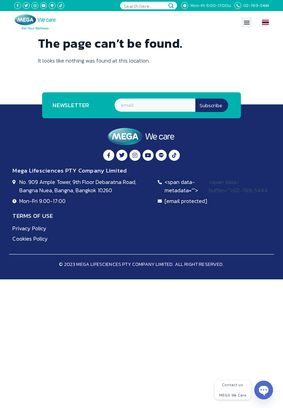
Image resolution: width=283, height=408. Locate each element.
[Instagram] (34, 5)
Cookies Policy (30, 238)
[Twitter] (26, 5)
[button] (247, 22)
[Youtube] (43, 5)
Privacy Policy (29, 228)
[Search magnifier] (170, 5)
